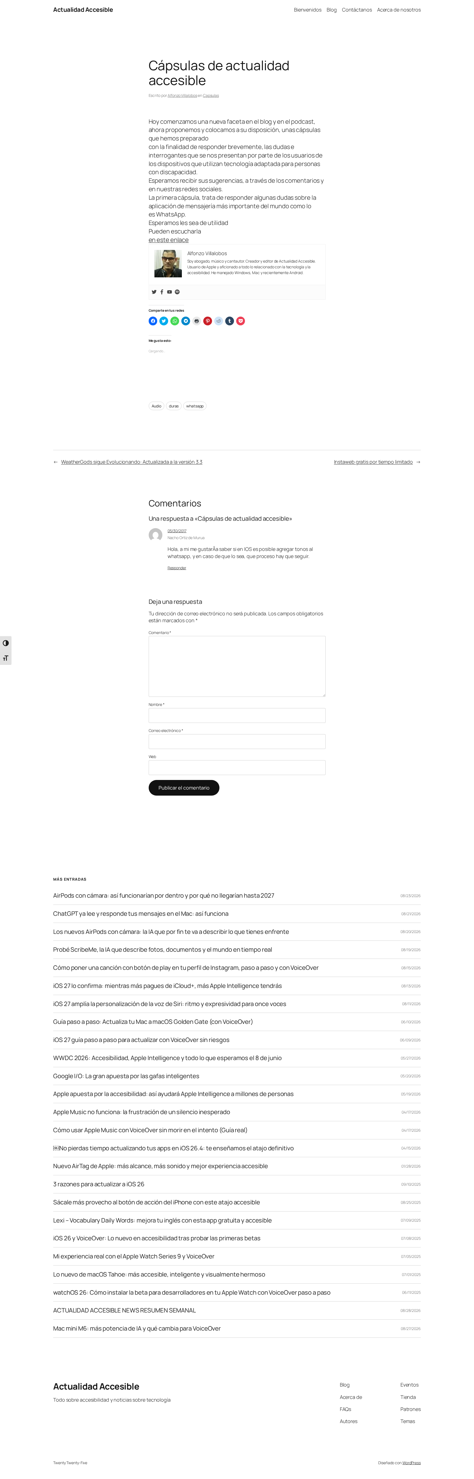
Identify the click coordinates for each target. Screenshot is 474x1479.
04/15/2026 (411, 1148)
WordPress (411, 1462)
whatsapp (195, 406)
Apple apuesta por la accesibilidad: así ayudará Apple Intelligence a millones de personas (173, 1094)
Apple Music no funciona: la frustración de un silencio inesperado (141, 1112)
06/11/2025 (411, 1292)
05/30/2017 (177, 530)
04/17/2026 (411, 1112)
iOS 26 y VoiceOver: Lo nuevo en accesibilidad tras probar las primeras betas (156, 1238)
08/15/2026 (411, 967)
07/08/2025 (411, 1238)
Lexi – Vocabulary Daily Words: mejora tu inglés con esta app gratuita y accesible (162, 1220)
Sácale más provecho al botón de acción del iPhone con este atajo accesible (156, 1202)
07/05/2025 (411, 1256)
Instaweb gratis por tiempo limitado (373, 461)
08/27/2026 (411, 1328)
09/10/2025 (411, 1184)
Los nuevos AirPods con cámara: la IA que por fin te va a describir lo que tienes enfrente (171, 931)
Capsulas (211, 95)
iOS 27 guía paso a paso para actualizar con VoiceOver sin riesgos (141, 1039)
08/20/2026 (410, 931)
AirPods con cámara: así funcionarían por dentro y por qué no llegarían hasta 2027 (163, 895)
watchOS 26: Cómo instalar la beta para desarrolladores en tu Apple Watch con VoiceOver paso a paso (192, 1292)
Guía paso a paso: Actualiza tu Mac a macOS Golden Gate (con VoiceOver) (153, 1021)
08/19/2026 (411, 949)
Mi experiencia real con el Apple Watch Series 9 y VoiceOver (134, 1256)
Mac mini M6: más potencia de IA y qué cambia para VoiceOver (137, 1328)
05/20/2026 (410, 1075)
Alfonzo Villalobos (182, 95)
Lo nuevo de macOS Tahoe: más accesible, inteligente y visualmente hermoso (159, 1274)
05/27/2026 (411, 1058)
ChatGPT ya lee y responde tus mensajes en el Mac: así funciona (140, 913)
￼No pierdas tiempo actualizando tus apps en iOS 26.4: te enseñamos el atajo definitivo (173, 1148)
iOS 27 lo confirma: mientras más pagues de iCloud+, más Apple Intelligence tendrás (167, 985)
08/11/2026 (411, 1003)
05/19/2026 (411, 1094)
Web (152, 756)
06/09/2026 (410, 1040)
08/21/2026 (411, 913)
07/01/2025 (411, 1274)
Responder (177, 567)
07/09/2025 (411, 1220)
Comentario (160, 632)
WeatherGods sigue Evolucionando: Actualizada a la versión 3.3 (131, 461)
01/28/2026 (411, 1166)
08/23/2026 (410, 895)
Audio (157, 406)
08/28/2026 (410, 1310)
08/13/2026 (411, 985)
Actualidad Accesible (83, 9)
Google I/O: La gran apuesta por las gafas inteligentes (126, 1076)
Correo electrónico (166, 730)
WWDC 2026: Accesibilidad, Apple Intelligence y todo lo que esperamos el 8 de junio (167, 1058)
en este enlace (169, 240)
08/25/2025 (411, 1202)
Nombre (157, 704)
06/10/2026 (411, 1021)
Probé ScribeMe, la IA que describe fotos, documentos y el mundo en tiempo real (162, 949)
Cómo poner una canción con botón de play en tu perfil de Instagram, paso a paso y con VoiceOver (186, 967)
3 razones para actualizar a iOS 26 (99, 1184)
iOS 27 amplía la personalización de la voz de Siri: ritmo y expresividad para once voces (169, 1004)
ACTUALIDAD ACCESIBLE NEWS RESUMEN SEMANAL (124, 1310)
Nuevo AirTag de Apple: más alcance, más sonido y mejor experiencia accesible (160, 1166)
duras (174, 406)
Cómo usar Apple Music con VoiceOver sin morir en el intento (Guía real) (150, 1130)
